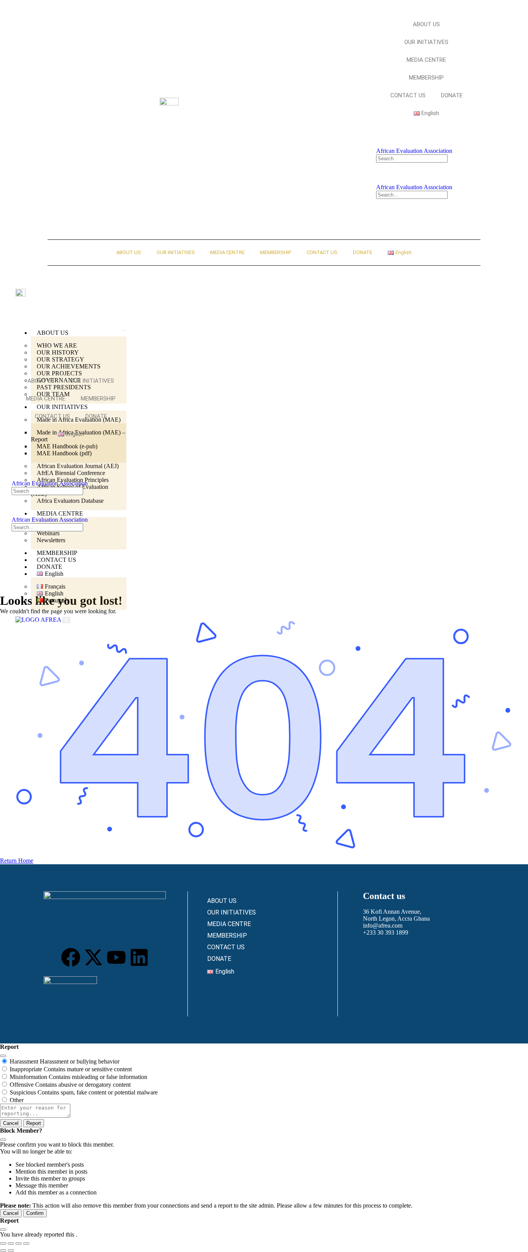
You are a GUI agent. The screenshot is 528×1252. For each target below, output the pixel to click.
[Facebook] (70, 957)
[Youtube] (116, 957)
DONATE (452, 95)
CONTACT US (408, 95)
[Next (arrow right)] (11, 1250)
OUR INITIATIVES (426, 42)
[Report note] (35, 1115)
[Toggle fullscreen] (11, 1243)
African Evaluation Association (414, 151)
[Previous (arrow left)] (3, 1250)
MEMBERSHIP (426, 77)
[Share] (18, 1243)
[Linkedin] (139, 957)
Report (33, 1123)
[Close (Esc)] (3, 1056)
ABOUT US (426, 24)
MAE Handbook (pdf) (64, 453)
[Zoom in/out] (3, 1243)
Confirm (35, 1213)
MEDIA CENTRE (426, 59)
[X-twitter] (93, 957)
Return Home (16, 860)
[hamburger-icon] (123, 330)
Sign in (388, 144)
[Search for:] (412, 158)
